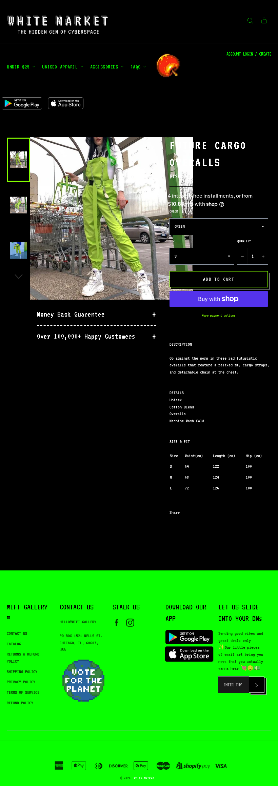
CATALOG (14, 643)
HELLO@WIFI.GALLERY (78, 621)
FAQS (137, 66)
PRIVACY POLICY (21, 681)
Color (174, 211)
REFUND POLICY (20, 702)
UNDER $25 (19, 66)
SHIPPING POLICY (22, 671)
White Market (144, 778)
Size (173, 241)
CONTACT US (17, 633)
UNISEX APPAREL (61, 66)
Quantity (244, 241)
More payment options (219, 315)
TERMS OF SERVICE (23, 692)
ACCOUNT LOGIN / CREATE (248, 54)
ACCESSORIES (105, 66)
